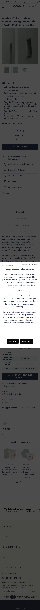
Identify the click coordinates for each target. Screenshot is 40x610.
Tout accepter (26, 341)
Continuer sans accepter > (30, 264)
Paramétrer (12, 341)
